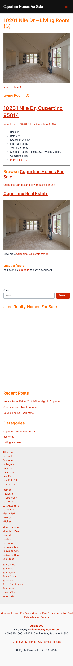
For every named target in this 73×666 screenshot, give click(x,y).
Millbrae (7, 517)
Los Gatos (8, 509)
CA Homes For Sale (49, 641)
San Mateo (9, 572)
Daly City (8, 476)
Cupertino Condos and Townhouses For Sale (29, 184)
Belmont (7, 456)
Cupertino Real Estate (25, 193)
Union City (9, 592)
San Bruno (8, 558)
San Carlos (9, 564)
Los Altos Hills (11, 505)
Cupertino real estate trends (32, 253)
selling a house (12, 442)
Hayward (8, 493)
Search (7, 290)
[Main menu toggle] (66, 6)
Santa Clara (9, 576)
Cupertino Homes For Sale (23, 6)
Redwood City (11, 550)
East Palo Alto (11, 480)
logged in (24, 269)
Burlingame (9, 464)
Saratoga (8, 580)
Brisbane (8, 460)
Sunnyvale (8, 588)
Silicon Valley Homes (24, 641)
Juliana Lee (36, 625)
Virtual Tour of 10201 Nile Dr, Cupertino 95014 (29, 124)
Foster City (9, 484)
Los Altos (8, 501)
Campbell (8, 468)
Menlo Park (9, 513)
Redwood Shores (12, 555)
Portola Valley (10, 547)
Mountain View (11, 531)
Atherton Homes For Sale (14, 613)
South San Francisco (14, 584)
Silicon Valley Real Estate (44, 629)
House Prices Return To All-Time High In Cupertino (32, 401)
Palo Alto (8, 543)
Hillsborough (10, 497)
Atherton (8, 452)
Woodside (8, 596)
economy (8, 436)
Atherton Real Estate (43, 613)
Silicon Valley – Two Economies (21, 407)
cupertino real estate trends (19, 431)
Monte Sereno (11, 527)
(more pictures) (12, 87)
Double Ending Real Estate (18, 412)
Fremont (7, 489)
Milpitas (7, 521)
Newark (7, 535)
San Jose (8, 568)
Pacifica (7, 539)
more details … (18, 159)
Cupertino (8, 472)
